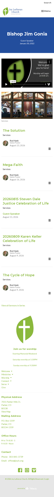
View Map (6, 411)
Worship (5, 377)
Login (47, 479)
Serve (4, 384)
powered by (25, 490)
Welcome (5, 371)
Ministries (6, 374)
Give (3, 387)
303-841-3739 (16, 456)
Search (47, 3)
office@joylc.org (15, 460)
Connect (5, 381)
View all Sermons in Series (13, 305)
